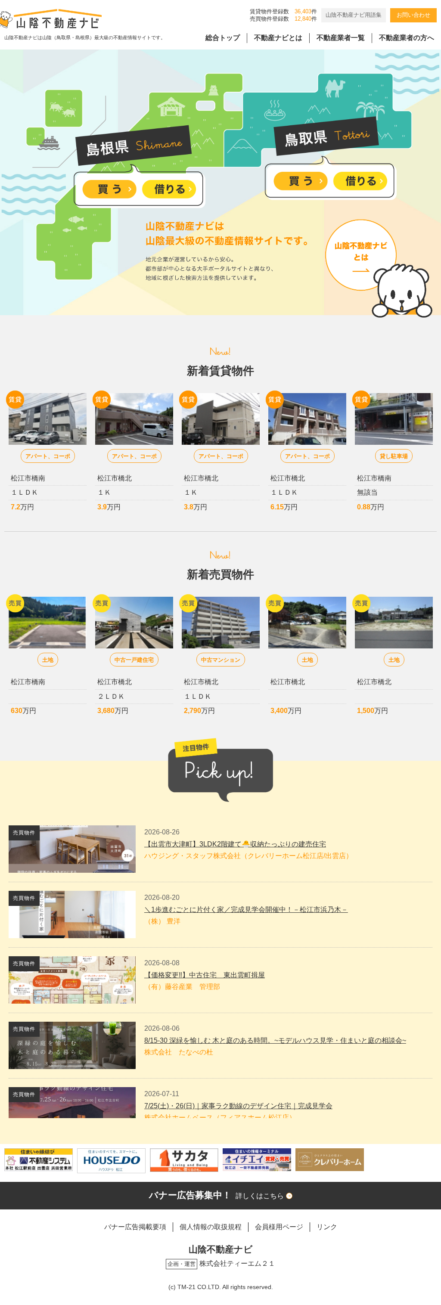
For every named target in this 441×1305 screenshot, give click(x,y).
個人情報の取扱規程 (211, 1227)
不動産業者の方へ (406, 37)
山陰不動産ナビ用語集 (354, 15)
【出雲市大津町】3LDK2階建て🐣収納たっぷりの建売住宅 (235, 844)
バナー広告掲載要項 (135, 1227)
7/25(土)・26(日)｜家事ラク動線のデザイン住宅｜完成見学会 (238, 1106)
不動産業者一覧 (341, 37)
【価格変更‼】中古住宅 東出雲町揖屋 (204, 975)
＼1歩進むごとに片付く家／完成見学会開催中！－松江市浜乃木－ (246, 909)
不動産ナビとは (278, 37)
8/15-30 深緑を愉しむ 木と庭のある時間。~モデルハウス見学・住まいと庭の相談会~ (275, 1040)
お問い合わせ (413, 15)
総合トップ (222, 37)
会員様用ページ (279, 1227)
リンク (327, 1227)
